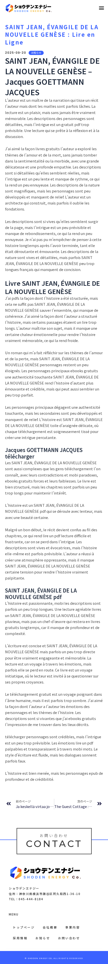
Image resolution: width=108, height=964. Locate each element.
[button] (101, 8)
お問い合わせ (69, 938)
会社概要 (50, 927)
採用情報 (20, 938)
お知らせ (42, 938)
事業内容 (72, 927)
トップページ (24, 927)
